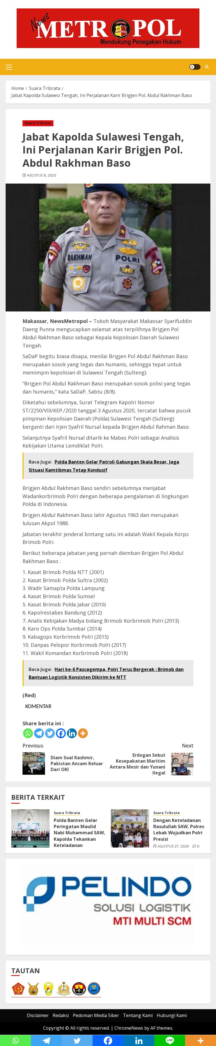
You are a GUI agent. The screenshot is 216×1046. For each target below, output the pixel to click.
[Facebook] (61, 733)
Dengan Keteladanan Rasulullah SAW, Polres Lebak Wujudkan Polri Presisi (178, 829)
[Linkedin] (72, 733)
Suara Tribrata (38, 123)
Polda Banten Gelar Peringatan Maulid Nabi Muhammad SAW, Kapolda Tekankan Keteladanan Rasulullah (79, 836)
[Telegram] (39, 733)
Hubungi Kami (172, 1015)
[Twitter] (50, 733)
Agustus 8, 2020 (41, 175)
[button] (9, 66)
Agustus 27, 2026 (173, 846)
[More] (83, 733)
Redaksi (61, 1015)
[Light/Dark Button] (195, 67)
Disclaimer (38, 1015)
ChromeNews (128, 1028)
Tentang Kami (138, 1015)
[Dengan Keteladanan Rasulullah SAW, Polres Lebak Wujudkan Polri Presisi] (130, 828)
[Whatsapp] (28, 733)
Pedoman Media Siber (96, 1015)
